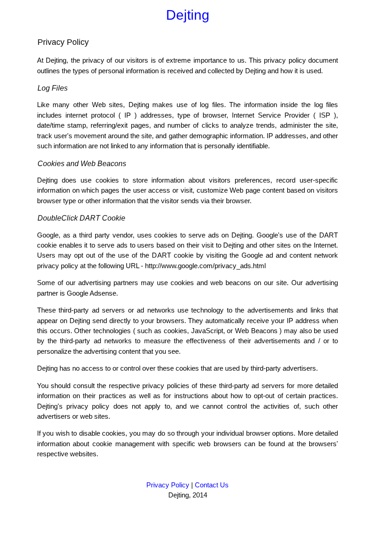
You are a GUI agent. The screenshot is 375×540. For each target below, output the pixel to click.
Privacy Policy (167, 485)
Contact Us (212, 485)
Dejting (187, 14)
